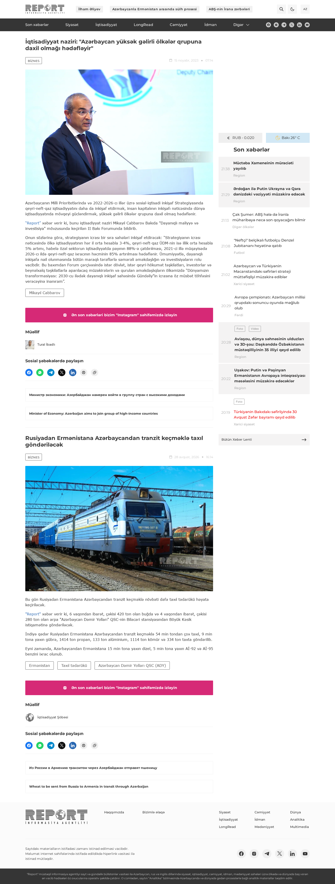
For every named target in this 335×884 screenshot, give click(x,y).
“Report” (33, 223)
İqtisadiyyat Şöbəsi (52, 717)
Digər (238, 25)
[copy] (94, 372)
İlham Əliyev (89, 9)
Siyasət (225, 812)
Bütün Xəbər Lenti (237, 439)
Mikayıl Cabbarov (44, 292)
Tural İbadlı (46, 344)
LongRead (227, 827)
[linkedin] (299, 24)
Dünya (295, 812)
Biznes (33, 61)
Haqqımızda (114, 812)
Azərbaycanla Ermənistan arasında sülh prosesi (154, 9)
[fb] (268, 24)
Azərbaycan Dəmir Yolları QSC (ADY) (132, 665)
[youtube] (307, 24)
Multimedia (299, 827)
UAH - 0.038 (243, 138)
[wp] (40, 372)
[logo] (44, 9)
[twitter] (291, 24)
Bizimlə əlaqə (153, 812)
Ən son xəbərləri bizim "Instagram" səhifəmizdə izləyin (124, 315)
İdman (260, 819)
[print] (83, 372)
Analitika (297, 819)
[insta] (276, 24)
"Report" (33, 614)
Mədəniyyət (264, 827)
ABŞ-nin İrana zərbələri (229, 9)
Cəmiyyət (262, 812)
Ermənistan (39, 665)
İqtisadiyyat (228, 819)
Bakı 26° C (291, 138)
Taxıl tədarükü (74, 665)
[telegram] (283, 24)
